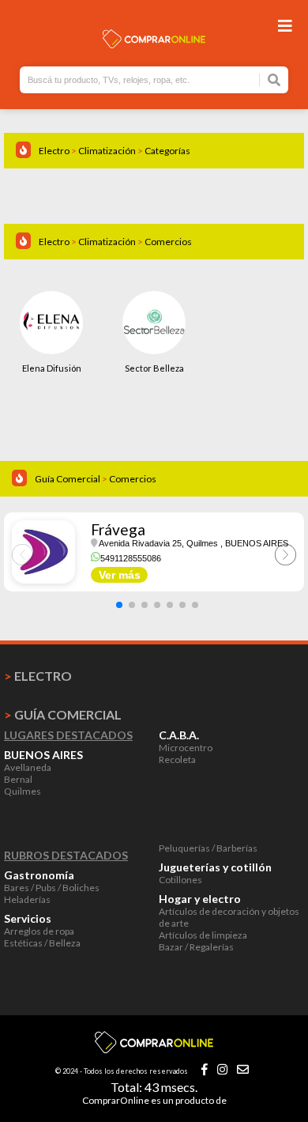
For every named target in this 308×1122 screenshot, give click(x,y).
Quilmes (22, 791)
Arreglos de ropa (39, 931)
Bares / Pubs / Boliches (52, 887)
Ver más (120, 575)
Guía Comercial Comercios (95, 479)
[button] (119, 605)
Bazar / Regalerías (196, 947)
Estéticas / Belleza (42, 943)
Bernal (18, 779)
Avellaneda (27, 767)
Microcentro (185, 748)
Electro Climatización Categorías (114, 151)
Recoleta (177, 759)
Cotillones (180, 880)
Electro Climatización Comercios (115, 241)
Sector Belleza (154, 368)
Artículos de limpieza (203, 935)
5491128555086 (130, 558)
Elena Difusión (51, 368)
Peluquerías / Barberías (208, 848)
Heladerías (27, 899)
